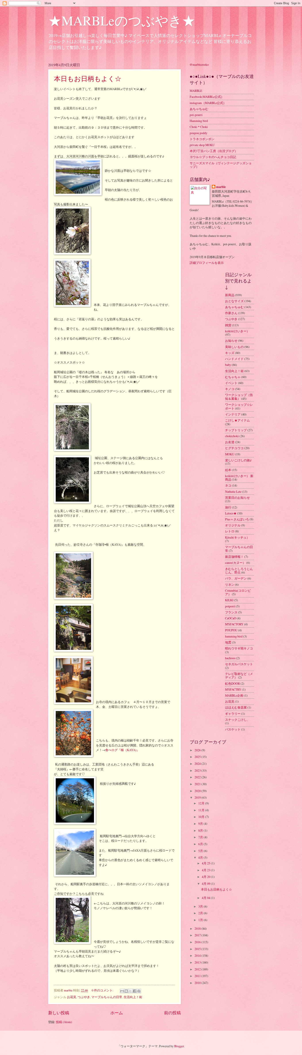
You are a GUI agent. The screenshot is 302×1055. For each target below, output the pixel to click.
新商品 (229, 295)
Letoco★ (231, 513)
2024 (198, 763)
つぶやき (84, 997)
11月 (201, 810)
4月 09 (206, 883)
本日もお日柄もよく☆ (87, 78)
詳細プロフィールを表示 (207, 263)
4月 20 (206, 877)
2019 (198, 797)
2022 (198, 777)
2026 (198, 750)
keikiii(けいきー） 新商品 (239, 478)
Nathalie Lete (233, 491)
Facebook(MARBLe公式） (207, 97)
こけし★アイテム (237, 420)
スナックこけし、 (237, 719)
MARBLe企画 (234, 695)
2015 (198, 949)
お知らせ (231, 340)
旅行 (228, 507)
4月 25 (206, 863)
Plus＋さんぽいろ (237, 519)
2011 (198, 976)
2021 (198, 784)
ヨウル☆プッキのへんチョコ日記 (213, 157)
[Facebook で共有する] (134, 991)
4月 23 (206, 870)
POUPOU (231, 630)
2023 (198, 770)
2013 (198, 962)
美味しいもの (234, 347)
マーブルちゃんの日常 (106, 997)
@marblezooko (199, 64)
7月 (201, 837)
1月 (201, 920)
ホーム (116, 1012)
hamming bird (234, 636)
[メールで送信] (122, 991)
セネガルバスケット (239, 664)
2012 (198, 969)
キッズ (229, 353)
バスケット (233, 729)
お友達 (229, 442)
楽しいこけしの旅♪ (238, 460)
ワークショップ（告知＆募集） (239, 397)
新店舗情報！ (234, 557)
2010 (198, 983)
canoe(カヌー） (235, 562)
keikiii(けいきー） (237, 331)
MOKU (229, 454)
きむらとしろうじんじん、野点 (239, 571)
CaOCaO (230, 618)
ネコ (228, 485)
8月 (201, 830)
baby (228, 365)
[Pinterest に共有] (139, 991)
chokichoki (232, 436)
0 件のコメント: (103, 990)
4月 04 (206, 898)
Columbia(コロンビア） (238, 592)
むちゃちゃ (233, 377)
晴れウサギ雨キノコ (239, 648)
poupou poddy (198, 133)
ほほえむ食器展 (236, 707)
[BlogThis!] (126, 991)
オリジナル (233, 525)
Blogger (179, 1046)
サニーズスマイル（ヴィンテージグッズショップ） (221, 165)
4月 (201, 857)
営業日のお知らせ (237, 497)
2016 (198, 942)
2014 (198, 955)
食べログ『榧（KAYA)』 (124, 750)
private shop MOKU (202, 145)
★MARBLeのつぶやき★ (121, 20)
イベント (231, 383)
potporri (230, 606)
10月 (201, 817)
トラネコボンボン (202, 139)
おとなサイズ (234, 301)
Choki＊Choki (199, 127)
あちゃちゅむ (199, 109)
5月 (201, 851)
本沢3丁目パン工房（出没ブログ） (214, 151)
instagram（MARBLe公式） (208, 103)
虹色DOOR (232, 683)
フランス (231, 612)
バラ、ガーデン (236, 578)
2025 (198, 757)
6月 (201, 844)
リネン (229, 584)
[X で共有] (130, 991)
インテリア (233, 414)
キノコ (229, 389)
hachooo (230, 658)
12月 (201, 803)
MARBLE (196, 91)
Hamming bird (199, 121)
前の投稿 (172, 1012)
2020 (198, 791)
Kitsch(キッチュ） (237, 537)
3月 (201, 906)
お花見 (71, 997)
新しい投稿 (58, 1012)
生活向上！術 (133, 997)
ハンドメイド (234, 359)
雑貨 (228, 325)
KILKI (229, 600)
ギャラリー (233, 713)
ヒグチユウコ (234, 448)
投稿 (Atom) (64, 1022)
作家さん (231, 313)
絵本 (228, 470)
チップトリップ (236, 430)
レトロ (229, 531)
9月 (201, 823)
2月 (201, 913)
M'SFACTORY (234, 624)
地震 (228, 642)
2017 (198, 935)
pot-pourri (196, 115)
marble (221, 187)
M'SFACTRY (233, 689)
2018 (198, 928)
